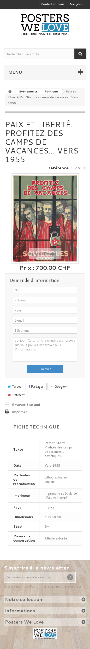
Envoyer (45, 369)
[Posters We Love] (45, 24)
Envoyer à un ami (26, 405)
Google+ (60, 386)
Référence (58, 168)
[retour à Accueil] (9, 91)
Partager (36, 386)
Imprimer (19, 412)
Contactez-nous (53, 4)
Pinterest (18, 395)
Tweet (16, 386)
